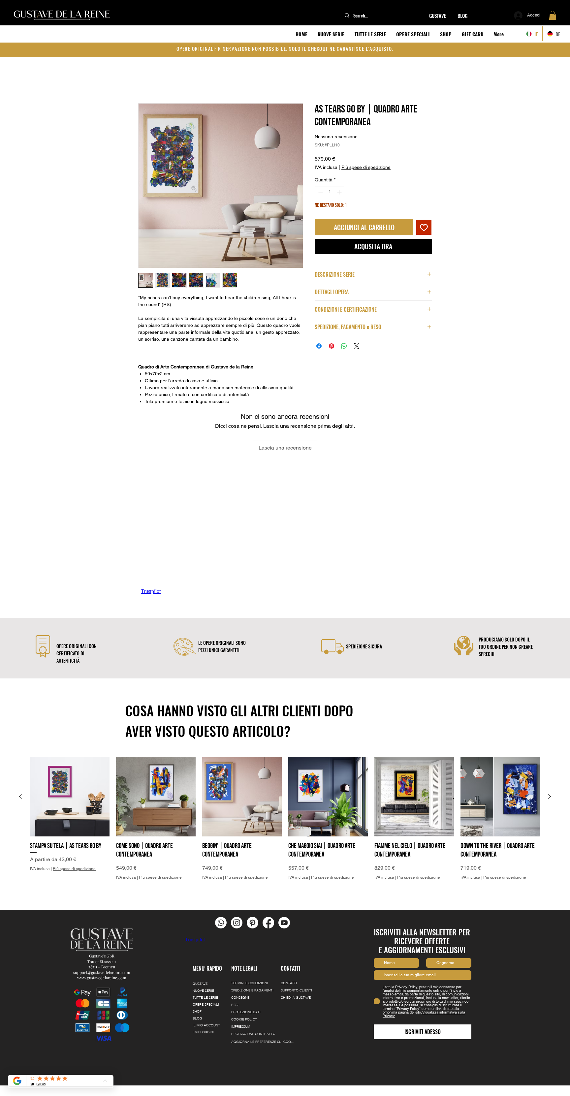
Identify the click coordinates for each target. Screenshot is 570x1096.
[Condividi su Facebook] (319, 339)
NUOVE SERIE (203, 990)
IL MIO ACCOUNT (206, 1025)
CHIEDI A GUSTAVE (296, 997)
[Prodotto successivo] (550, 796)
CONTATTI (289, 983)
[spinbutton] (330, 185)
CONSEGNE (240, 997)
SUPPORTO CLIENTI (296, 990)
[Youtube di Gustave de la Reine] (284, 922)
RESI (234, 1005)
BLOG (197, 1018)
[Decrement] (320, 185)
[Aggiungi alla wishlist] (424, 221)
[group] (285, 827)
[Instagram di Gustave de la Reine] (236, 922)
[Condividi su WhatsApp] (344, 339)
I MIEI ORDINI (203, 1032)
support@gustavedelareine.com (101, 972)
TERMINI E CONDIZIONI (249, 983)
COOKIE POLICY (244, 1019)
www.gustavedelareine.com (101, 977)
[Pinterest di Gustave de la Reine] (252, 922)
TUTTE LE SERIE (205, 997)
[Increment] (340, 185)
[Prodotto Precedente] (20, 796)
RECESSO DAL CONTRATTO (253, 1034)
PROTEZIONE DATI (246, 1012)
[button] (552, 15)
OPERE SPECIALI (206, 1004)
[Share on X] (357, 339)
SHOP (197, 1011)
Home (145, 81)
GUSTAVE (200, 984)
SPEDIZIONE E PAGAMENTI (252, 990)
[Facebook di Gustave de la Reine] (268, 922)
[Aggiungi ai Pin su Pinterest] (331, 339)
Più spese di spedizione (366, 160)
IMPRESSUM (240, 1026)
